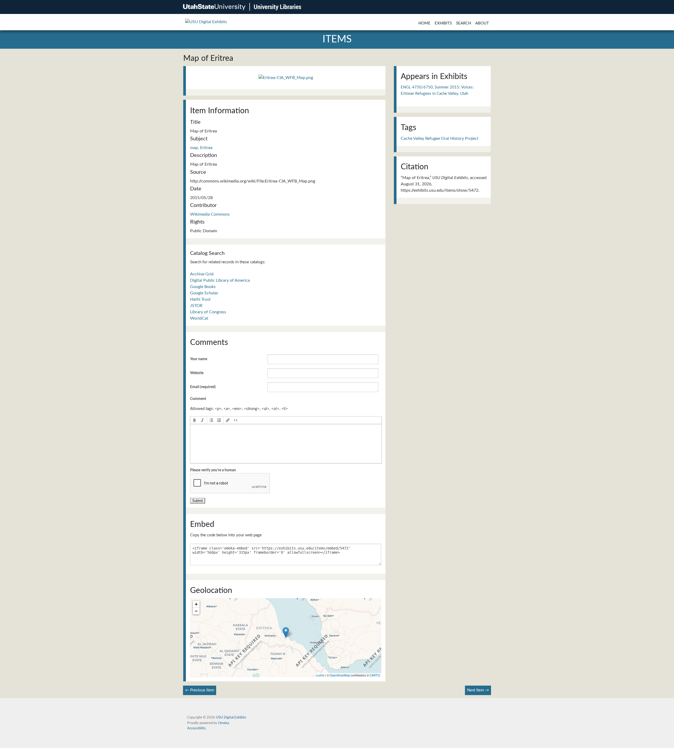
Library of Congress (208, 312)
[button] (194, 420)
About (482, 23)
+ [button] (196, 604)
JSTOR (196, 306)
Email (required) (203, 387)
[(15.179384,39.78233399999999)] (286, 632)
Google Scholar (204, 293)
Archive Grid (202, 274)
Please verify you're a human (213, 470)
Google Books (203, 287)
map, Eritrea (201, 148)
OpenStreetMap (340, 675)
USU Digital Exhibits (231, 717)
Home (424, 23)
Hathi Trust (200, 299)
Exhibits (443, 23)
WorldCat (199, 318)
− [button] (196, 611)
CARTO (375, 675)
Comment (198, 399)
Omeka (223, 723)
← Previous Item (199, 690)
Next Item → (478, 690)
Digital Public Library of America (220, 280)
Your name (198, 359)
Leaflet (320, 675)
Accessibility (196, 728)
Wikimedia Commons (210, 214)
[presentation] (194, 420)
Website (197, 373)
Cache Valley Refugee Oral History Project (439, 138)
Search (463, 23)
